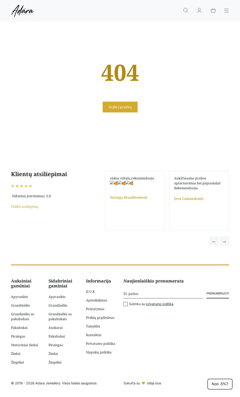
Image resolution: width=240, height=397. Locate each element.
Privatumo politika (100, 343)
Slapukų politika (99, 352)
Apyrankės (19, 296)
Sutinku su (151, 304)
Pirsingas (18, 336)
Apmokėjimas (96, 300)
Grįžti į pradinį (120, 107)
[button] (214, 241)
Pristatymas (95, 309)
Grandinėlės (20, 305)
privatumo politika (159, 304)
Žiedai (15, 353)
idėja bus (154, 383)
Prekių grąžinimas (100, 317)
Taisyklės (93, 326)
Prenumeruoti (217, 293)
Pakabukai (19, 327)
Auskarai (56, 327)
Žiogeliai (17, 362)
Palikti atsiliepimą (24, 206)
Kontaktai (93, 335)
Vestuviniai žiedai (24, 345)
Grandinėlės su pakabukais (22, 316)
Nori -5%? (220, 384)
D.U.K (90, 291)
